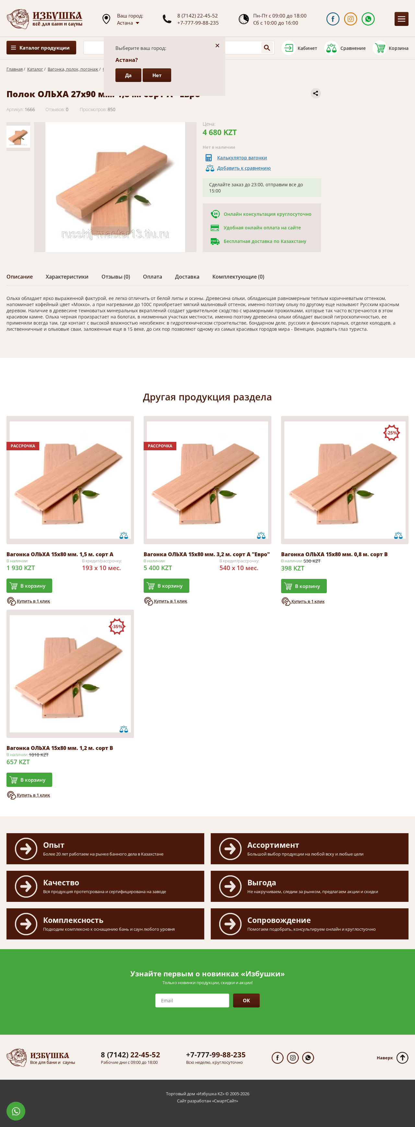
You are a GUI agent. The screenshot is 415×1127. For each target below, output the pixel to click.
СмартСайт (225, 1101)
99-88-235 (216, 1054)
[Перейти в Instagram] (350, 19)
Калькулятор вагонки (242, 158)
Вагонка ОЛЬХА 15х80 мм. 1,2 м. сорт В (59, 748)
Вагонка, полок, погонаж (73, 69)
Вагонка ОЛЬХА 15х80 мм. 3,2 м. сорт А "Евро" (207, 554)
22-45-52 (130, 1054)
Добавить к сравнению (244, 168)
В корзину (32, 585)
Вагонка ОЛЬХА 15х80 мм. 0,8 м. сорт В (334, 554)
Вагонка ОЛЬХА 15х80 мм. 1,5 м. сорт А (59, 554)
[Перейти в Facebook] (332, 19)
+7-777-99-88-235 (198, 22)
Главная (14, 69)
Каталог (35, 69)
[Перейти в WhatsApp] (368, 19)
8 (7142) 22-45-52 (197, 15)
